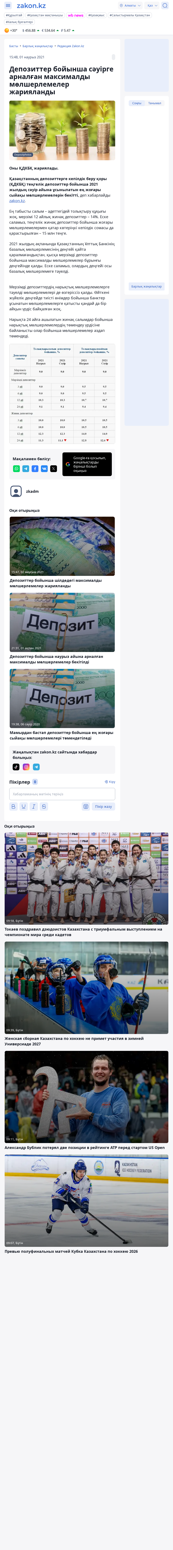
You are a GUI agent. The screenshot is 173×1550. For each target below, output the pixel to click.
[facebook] (35, 468)
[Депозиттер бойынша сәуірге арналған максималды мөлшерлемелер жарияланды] (62, 394)
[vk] (44, 468)
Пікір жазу (103, 806)
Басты (13, 46)
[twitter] (53, 468)
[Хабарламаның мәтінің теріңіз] (62, 794)
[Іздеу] (165, 5)
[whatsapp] (16, 468)
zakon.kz (17, 200)
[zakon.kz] (31, 5)
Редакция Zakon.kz (70, 46)
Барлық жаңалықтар (38, 46)
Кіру (112, 782)
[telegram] (26, 468)
